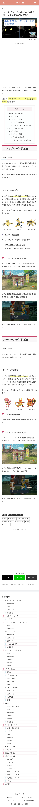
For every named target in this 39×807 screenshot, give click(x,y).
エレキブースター (9, 522)
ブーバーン (7, 524)
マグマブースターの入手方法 (21, 140)
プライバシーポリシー (29, 797)
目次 (16, 109)
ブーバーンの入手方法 (16, 128)
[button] (31, 577)
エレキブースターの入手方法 (21, 125)
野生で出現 (14, 116)
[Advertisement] (19, 64)
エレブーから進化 (16, 119)
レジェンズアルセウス (16, 515)
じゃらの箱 (19, 2)
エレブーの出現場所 (18, 122)
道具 (28, 522)
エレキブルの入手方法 (16, 113)
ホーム (11, 797)
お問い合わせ (29, 800)
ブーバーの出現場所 (18, 137)
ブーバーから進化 (16, 134)
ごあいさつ (10, 800)
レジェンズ (20, 522)
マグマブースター (24, 519)
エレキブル (13, 519)
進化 (5, 515)
